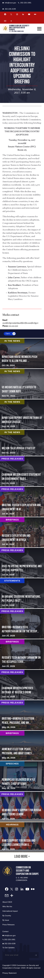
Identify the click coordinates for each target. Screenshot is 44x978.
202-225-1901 (25, 3)
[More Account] (11, 21)
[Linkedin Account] (23, 14)
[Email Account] (5, 21)
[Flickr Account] (35, 14)
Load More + (22, 857)
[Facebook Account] (5, 14)
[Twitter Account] (11, 14)
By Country (6, 916)
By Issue (5, 920)
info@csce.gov (10, 3)
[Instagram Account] (17, 14)
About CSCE (7, 902)
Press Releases (8, 925)
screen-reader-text (22, 384)
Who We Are (7, 906)
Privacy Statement (9, 973)
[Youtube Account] (29, 14)
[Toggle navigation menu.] (39, 28)
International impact (10, 911)
